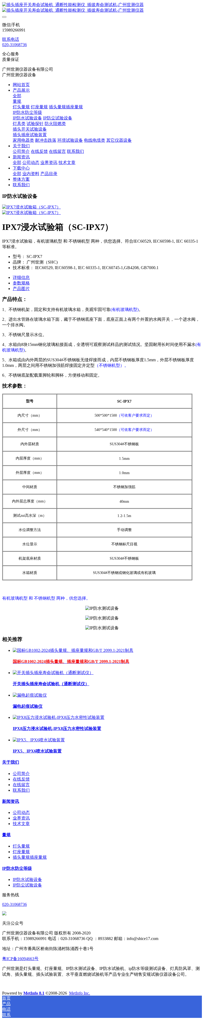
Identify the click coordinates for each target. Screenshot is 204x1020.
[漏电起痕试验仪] (30, 695)
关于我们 (10, 762)
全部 (17, 95)
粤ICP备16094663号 (20, 958)
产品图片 (21, 288)
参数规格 (21, 283)
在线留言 (21, 784)
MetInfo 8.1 (33, 993)
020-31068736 (14, 44)
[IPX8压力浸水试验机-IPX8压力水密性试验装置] (58, 717)
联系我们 (21, 790)
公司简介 (21, 773)
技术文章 (21, 823)
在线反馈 (21, 779)
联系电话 (10, 39)
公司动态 (21, 812)
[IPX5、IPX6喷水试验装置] (39, 740)
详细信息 (21, 277)
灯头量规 (21, 846)
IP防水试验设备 (27, 879)
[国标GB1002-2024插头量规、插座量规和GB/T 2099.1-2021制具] (73, 650)
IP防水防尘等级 (17, 868)
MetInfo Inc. (79, 993)
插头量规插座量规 (30, 857)
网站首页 (21, 84)
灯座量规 (21, 851)
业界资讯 (21, 818)
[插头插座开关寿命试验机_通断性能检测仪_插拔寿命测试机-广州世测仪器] (102, 7)
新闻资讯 (10, 801)
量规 (6, 834)
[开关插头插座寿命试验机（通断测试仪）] (53, 672)
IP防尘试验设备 (27, 885)
